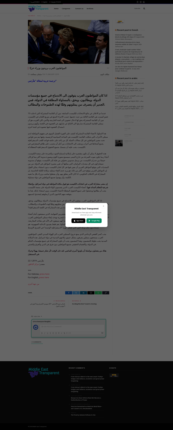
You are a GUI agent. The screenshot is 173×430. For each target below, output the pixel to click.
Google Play (96, 221)
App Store (79, 221)
